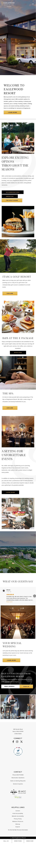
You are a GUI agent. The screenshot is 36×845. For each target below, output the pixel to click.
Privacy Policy (18, 819)
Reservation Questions (18, 778)
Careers (18, 811)
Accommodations (12, 192)
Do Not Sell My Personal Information (18, 830)
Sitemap (17, 824)
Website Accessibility (18, 816)
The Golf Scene (12, 200)
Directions (18, 841)
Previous (4, 632)
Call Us (6, 841)
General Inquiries (18, 784)
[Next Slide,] (33, 37)
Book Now (18, 353)
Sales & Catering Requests (17, 781)
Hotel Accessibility (18, 813)
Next (32, 632)
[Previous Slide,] (2, 37)
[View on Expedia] (3, 590)
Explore (10, 293)
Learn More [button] (11, 660)
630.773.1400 (19, 775)
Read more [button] (9, 602)
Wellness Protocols (17, 821)
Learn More (12, 112)
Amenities (10, 196)
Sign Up (26, 686)
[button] (1, 596)
